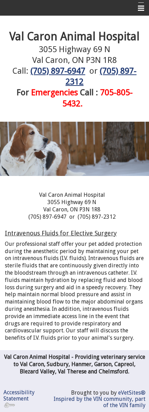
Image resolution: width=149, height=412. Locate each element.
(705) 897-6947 (57, 71)
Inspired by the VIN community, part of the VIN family (100, 402)
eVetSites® (132, 392)
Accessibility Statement (19, 395)
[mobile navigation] (138, 8)
